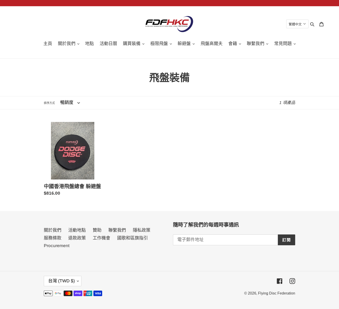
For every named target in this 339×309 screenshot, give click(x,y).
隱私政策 (141, 230)
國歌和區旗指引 (132, 238)
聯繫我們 (117, 230)
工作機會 (101, 238)
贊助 (97, 230)
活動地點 (77, 230)
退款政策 (77, 238)
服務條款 (52, 238)
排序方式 (49, 103)
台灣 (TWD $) (61, 280)
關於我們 (52, 230)
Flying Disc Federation (276, 293)
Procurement (56, 245)
